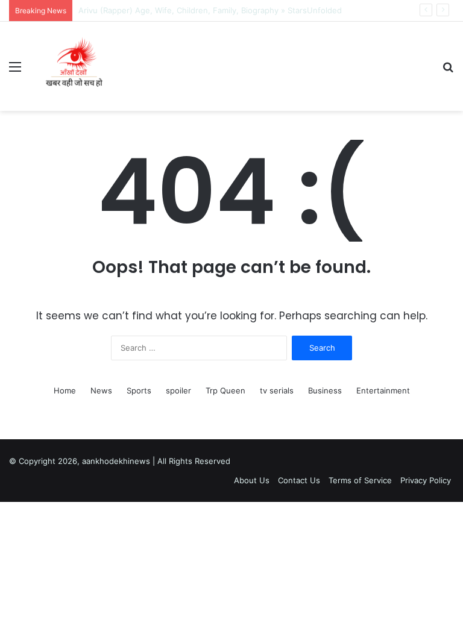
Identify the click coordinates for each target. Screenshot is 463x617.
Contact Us (299, 480)
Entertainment (383, 390)
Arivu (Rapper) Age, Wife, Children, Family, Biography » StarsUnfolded (210, 10)
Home (65, 390)
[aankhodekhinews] (76, 66)
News (101, 390)
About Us (251, 480)
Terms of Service (360, 480)
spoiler (178, 390)
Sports (139, 390)
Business (325, 390)
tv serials (277, 390)
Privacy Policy (425, 480)
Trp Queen (225, 390)
